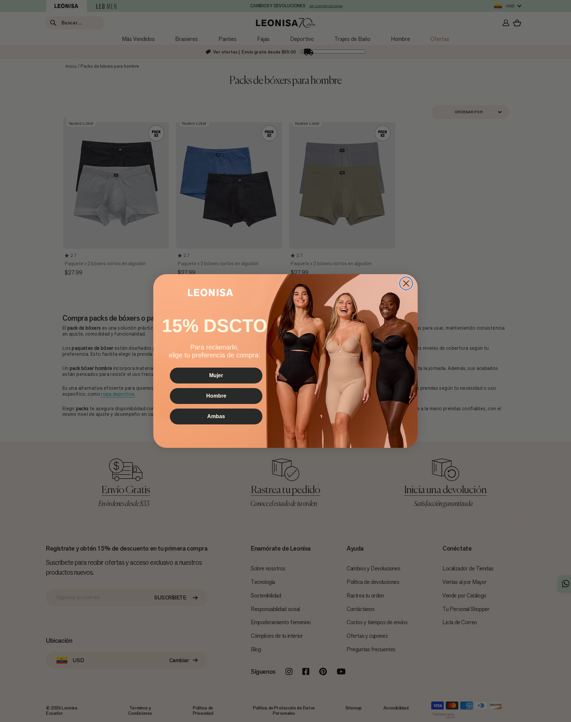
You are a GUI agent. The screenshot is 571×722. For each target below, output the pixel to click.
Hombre (216, 396)
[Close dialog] (406, 283)
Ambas (216, 416)
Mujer (216, 376)
